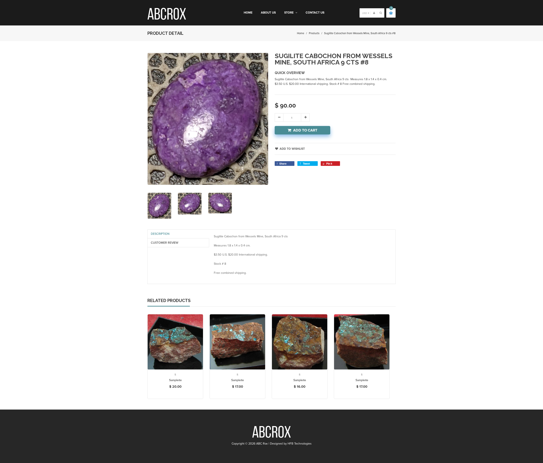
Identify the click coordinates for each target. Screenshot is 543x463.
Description (160, 234)
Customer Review (164, 243)
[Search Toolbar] (380, 13)
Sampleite (175, 380)
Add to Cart (305, 130)
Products (314, 33)
